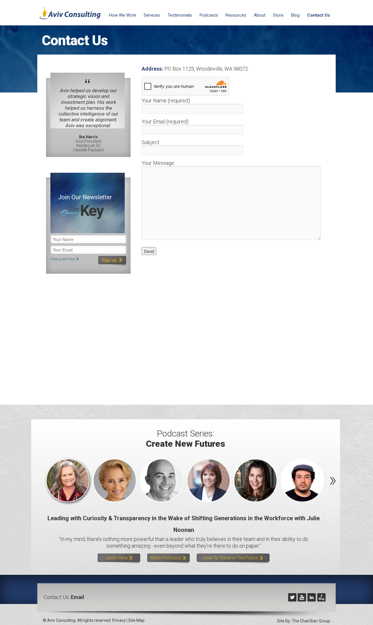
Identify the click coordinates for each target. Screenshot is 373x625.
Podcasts (209, 15)
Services (152, 15)
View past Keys (63, 259)
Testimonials (180, 15)
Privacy (119, 620)
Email (77, 597)
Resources (236, 15)
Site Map (136, 620)
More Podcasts (166, 558)
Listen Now (117, 558)
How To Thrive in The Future (231, 558)
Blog (295, 15)
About (259, 15)
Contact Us (318, 15)
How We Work (122, 15)
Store (278, 15)
